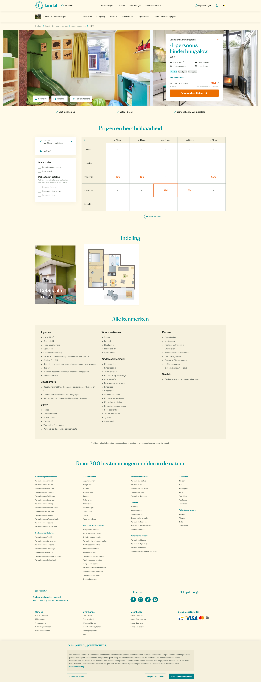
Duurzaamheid (88, 619)
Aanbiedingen (135, 5)
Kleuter (182, 514)
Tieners (182, 518)
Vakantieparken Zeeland (44, 523)
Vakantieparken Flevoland (44, 488)
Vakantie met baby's (138, 540)
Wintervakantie (136, 514)
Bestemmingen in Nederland (46, 477)
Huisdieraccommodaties (92, 537)
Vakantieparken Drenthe (44, 485)
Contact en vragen (42, 615)
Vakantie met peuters (139, 544)
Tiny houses (87, 511)
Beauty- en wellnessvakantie (142, 526)
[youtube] (155, 601)
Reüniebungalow (89, 552)
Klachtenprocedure (42, 631)
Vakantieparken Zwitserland (45, 560)
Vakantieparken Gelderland (45, 496)
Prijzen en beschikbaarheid (194, 93)
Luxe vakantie (136, 510)
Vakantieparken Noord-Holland (46, 508)
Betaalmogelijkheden (43, 627)
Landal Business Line (138, 619)
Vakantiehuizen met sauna (93, 571)
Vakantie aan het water (139, 488)
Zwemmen (183, 504)
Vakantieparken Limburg (44, 504)
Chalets (86, 488)
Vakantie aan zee (137, 492)
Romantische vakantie (139, 518)
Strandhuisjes (88, 508)
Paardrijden (183, 488)
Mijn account (40, 619)
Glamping (134, 507)
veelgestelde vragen (50, 597)
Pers (84, 634)
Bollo (181, 522)
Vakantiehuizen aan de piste (93, 556)
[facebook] (133, 601)
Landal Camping (136, 615)
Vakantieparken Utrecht (44, 515)
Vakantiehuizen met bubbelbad (94, 568)
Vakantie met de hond (139, 522)
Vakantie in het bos (138, 485)
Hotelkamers (88, 492)
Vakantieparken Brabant (44, 481)
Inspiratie (121, 5)
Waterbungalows (89, 519)
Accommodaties (89, 477)
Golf (180, 485)
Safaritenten (87, 500)
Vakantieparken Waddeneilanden (47, 519)
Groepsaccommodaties (92, 533)
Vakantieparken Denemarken (45, 541)
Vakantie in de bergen (139, 496)
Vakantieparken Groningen (45, 500)
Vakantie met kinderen (139, 536)
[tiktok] (148, 601)
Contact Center (61, 600)
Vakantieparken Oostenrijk (45, 549)
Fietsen (182, 481)
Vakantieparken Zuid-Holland (46, 527)
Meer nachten (154, 216)
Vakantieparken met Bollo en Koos (144, 551)
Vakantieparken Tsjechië (44, 552)
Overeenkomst (40, 623)
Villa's (85, 515)
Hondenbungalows (90, 579)
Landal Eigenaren (136, 623)
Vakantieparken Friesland (44, 492)
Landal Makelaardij (137, 627)
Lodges (86, 496)
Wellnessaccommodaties (92, 560)
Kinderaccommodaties (91, 545)
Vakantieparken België (43, 537)
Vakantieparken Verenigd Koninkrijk (48, 556)
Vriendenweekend (138, 529)
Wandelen (183, 496)
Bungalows (87, 485)
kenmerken (177, 77)
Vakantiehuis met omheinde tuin (95, 541)
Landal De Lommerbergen (183, 39)
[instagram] (141, 601)
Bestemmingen (107, 5)
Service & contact (153, 5)
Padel (181, 492)
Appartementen (89, 481)
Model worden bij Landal (92, 627)
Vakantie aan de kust (138, 481)
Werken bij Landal (89, 623)
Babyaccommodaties (91, 529)
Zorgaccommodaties (91, 564)
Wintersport (183, 500)
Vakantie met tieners (138, 548)
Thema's (134, 502)
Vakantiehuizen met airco (92, 575)
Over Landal (87, 615)
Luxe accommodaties (91, 549)
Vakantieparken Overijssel (44, 511)
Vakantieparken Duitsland (44, 545)
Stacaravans (87, 504)
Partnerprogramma (90, 631)
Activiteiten (183, 526)
